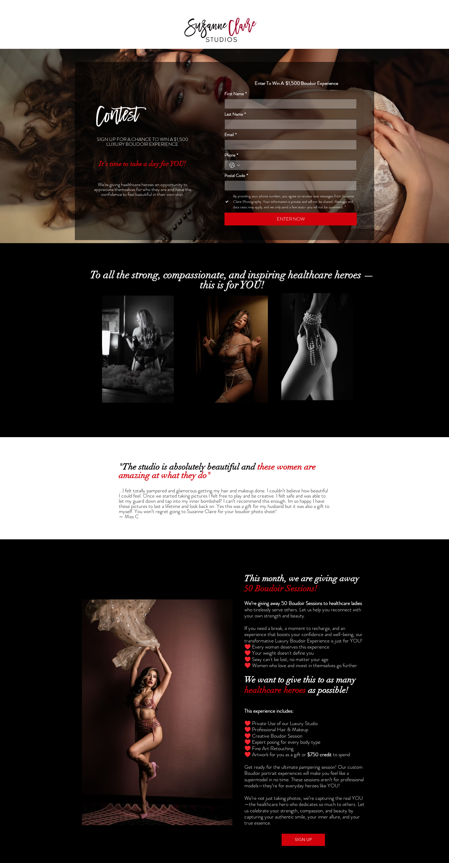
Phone (231, 155)
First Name (235, 93)
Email (230, 134)
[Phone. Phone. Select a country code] (234, 165)
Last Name (235, 114)
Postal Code (236, 175)
